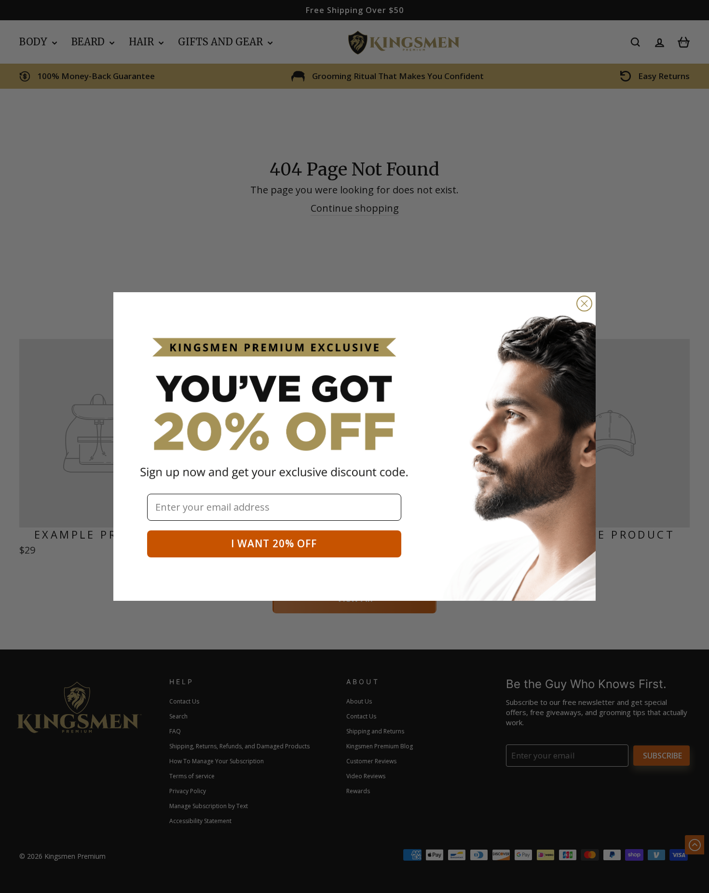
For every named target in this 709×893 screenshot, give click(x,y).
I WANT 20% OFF (274, 543)
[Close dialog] (584, 303)
